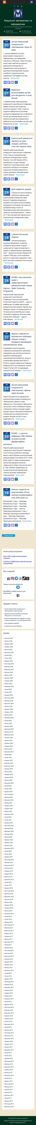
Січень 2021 (8, 820)
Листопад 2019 (9, 859)
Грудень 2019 (8, 857)
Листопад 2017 (9, 925)
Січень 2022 (8, 788)
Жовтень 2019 (8, 862)
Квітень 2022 (8, 780)
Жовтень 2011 (8, 1087)
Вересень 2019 (9, 865)
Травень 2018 (8, 908)
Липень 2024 (8, 706)
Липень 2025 (8, 675)
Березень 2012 (9, 1075)
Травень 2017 (8, 936)
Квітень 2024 (8, 715)
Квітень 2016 (8, 967)
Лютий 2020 (8, 851)
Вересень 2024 (9, 703)
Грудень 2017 (8, 922)
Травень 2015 (8, 993)
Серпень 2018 (8, 899)
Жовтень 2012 (8, 1064)
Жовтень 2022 (8, 763)
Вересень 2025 (9, 669)
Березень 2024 (9, 717)
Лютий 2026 (8, 655)
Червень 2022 (8, 774)
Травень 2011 (8, 1089)
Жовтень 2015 (8, 984)
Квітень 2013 (8, 1047)
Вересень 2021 (9, 800)
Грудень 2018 (8, 888)
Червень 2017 (8, 933)
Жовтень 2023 (8, 732)
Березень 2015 (9, 999)
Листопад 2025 (9, 664)
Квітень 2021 (8, 811)
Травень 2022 (8, 777)
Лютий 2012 (8, 1078)
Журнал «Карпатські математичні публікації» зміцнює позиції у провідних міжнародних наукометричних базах (17, 339)
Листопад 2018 (9, 891)
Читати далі (14, 78)
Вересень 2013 (9, 1038)
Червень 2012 (8, 1070)
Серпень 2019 (8, 868)
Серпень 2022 (8, 769)
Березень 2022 (9, 783)
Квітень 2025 (8, 683)
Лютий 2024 (8, 720)
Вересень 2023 (9, 735)
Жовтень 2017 (8, 928)
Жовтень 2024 (8, 700)
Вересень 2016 (9, 956)
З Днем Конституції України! (13, 626)
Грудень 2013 (8, 1030)
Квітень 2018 (8, 911)
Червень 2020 (8, 840)
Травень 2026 (8, 647)
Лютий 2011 (8, 1098)
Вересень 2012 (9, 1067)
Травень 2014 (8, 1018)
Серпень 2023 (8, 737)
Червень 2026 (8, 644)
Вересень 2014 (9, 1013)
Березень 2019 (9, 879)
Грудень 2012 (8, 1058)
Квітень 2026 (8, 649)
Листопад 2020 (9, 825)
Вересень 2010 (9, 1106)
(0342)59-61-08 (9, 31)
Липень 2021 (8, 803)
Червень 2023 (8, 743)
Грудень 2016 (8, 947)
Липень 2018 (8, 902)
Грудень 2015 (8, 979)
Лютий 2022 (8, 786)
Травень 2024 (8, 712)
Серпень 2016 (8, 959)
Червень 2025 (8, 678)
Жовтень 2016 (8, 953)
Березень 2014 (9, 1024)
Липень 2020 (8, 837)
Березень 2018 (9, 913)
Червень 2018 (8, 905)
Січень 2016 (8, 976)
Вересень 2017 (9, 930)
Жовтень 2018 (8, 894)
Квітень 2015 (8, 996)
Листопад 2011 (9, 1084)
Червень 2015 (8, 990)
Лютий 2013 (8, 1052)
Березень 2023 (9, 752)
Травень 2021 (8, 808)
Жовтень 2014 (8, 1010)
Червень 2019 (8, 871)
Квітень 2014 (8, 1021)
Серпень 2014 (8, 1016)
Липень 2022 (8, 771)
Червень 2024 (8, 709)
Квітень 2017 (8, 939)
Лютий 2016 (8, 973)
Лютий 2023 (8, 754)
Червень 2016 (8, 962)
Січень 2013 (8, 1055)
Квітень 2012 (8, 1072)
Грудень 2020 (8, 823)
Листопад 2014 (9, 1007)
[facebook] (14, 6)
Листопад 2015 (9, 982)
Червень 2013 (8, 1041)
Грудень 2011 (8, 1081)
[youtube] (21, 6)
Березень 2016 (9, 970)
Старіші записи (8, 535)
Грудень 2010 (8, 1101)
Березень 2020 (9, 848)
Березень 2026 (9, 652)
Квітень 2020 (8, 845)
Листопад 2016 (9, 950)
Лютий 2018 (8, 916)
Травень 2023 (8, 746)
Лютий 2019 (8, 882)
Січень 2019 (8, 885)
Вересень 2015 (9, 987)
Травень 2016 (8, 964)
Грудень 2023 (8, 726)
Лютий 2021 (8, 817)
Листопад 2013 (9, 1033)
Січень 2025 (8, 692)
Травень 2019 (8, 874)
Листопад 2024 (9, 698)
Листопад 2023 (9, 729)
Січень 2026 (8, 658)
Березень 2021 (9, 814)
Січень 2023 (8, 757)
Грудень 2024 (8, 695)
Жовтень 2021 (8, 797)
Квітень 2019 (8, 876)
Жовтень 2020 (8, 828)
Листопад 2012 (9, 1061)
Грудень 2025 (8, 661)
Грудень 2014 (8, 1004)
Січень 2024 (8, 723)
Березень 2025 (9, 686)
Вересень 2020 (9, 831)
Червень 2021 (8, 806)
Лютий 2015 (8, 1001)
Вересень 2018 (9, 896)
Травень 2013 (8, 1044)
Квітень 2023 (8, 749)
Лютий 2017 (8, 945)
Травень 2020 (8, 842)
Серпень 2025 (8, 672)
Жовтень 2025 (8, 666)
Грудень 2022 (8, 760)
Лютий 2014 (8, 1027)
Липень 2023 (8, 740)
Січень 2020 (8, 854)
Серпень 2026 (8, 638)
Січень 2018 (8, 919)
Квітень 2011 (8, 1092)
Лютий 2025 (8, 689)
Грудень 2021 (8, 791)
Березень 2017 (9, 942)
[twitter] (18, 6)
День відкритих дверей (21, 189)
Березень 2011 (9, 1095)
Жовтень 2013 (8, 1035)
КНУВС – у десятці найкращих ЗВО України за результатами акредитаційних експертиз (17, 438)
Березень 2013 (9, 1050)
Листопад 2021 (9, 794)
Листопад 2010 (9, 1104)
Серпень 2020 (8, 834)
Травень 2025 (8, 681)
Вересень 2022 (9, 766)
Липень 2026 (8, 641)
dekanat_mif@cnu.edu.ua (12, 32)
